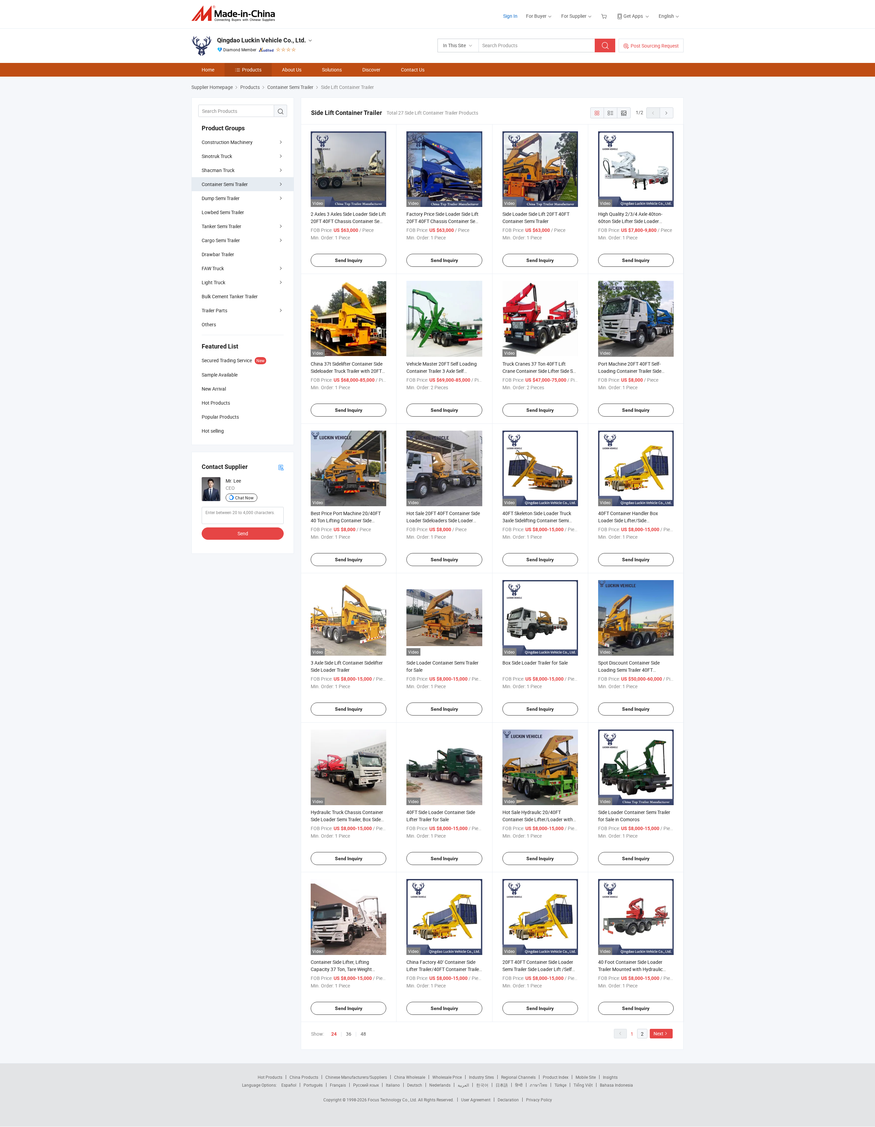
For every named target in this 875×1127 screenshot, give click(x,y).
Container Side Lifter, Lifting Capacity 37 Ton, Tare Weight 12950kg (341, 969)
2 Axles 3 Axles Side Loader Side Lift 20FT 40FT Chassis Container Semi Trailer (348, 221)
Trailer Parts (214, 310)
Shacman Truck (218, 170)
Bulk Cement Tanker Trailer (230, 296)
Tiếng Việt (583, 1085)
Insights (610, 1077)
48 (363, 1034)
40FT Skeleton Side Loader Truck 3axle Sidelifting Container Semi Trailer (536, 520)
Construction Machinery (227, 142)
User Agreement (475, 1099)
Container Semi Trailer (225, 184)
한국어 (482, 1085)
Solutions (332, 69)
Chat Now (244, 497)
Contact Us (413, 69)
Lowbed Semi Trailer (223, 212)
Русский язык (366, 1085)
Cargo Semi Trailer (221, 240)
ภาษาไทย (538, 1085)
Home (208, 69)
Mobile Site (586, 1077)
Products (251, 69)
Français (338, 1085)
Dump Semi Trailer (221, 198)
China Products (304, 1077)
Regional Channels (518, 1077)
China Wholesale (409, 1077)
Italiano (393, 1085)
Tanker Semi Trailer (221, 226)
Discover (371, 69)
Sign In (510, 16)
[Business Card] (281, 467)
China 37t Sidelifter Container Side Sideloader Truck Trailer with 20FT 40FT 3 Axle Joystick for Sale (346, 371)
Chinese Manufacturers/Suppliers (356, 1077)
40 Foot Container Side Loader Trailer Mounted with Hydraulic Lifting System (630, 969)
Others (209, 324)
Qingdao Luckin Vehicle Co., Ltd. (261, 40)
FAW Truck (213, 268)
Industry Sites (481, 1077)
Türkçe (560, 1085)
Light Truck (213, 282)
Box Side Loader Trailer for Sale (535, 662)
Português (313, 1085)
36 (348, 1034)
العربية (463, 1085)
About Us (291, 69)
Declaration (508, 1099)
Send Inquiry (348, 260)
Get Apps (633, 16)
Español (288, 1085)
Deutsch (414, 1085)
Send (243, 533)
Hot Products (270, 1077)
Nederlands (439, 1085)
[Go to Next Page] (666, 113)
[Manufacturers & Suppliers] (235, 13)
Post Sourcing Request (655, 45)
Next (658, 1033)
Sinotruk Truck (217, 156)
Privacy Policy (539, 1099)
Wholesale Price (447, 1077)
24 (334, 1034)
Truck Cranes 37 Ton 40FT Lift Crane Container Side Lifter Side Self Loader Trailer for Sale (540, 371)
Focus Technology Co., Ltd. (393, 1099)
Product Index (555, 1077)
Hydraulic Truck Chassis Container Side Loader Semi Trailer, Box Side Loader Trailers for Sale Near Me (347, 819)
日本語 (502, 1085)
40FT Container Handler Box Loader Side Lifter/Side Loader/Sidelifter (628, 520)
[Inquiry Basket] (604, 16)
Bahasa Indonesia (616, 1085)
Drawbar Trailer (218, 254)
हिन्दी (519, 1085)
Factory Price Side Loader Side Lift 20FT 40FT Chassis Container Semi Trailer (443, 221)
